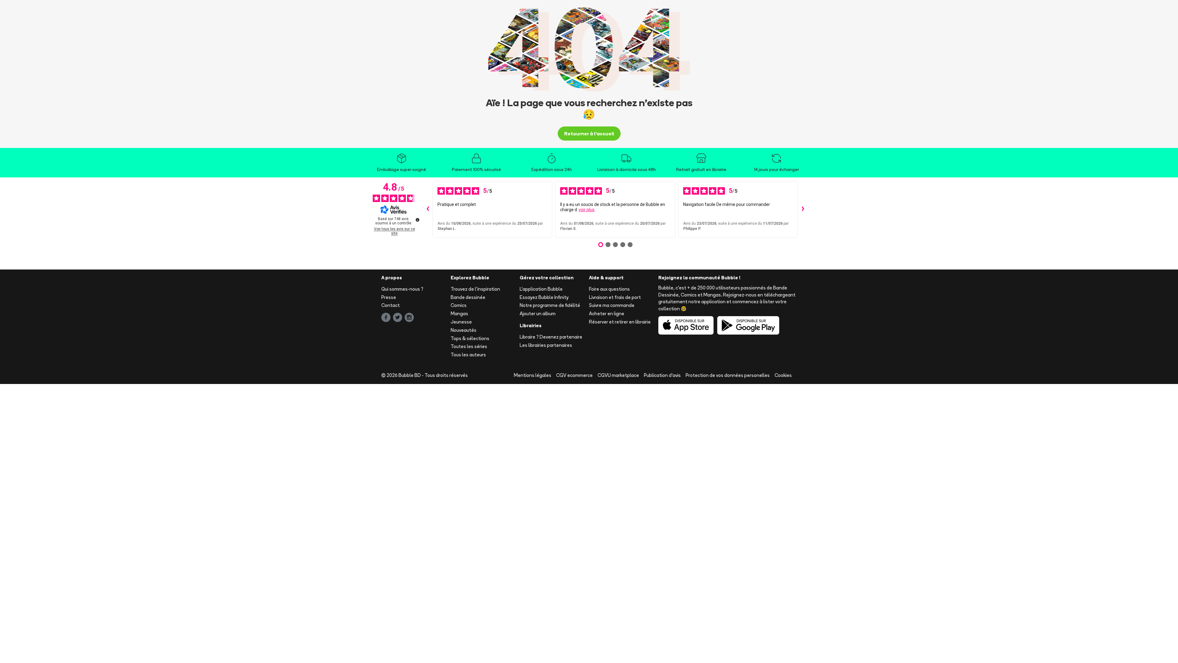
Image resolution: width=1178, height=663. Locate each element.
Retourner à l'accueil (589, 133)
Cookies (783, 375)
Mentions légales (532, 375)
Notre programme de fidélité (550, 305)
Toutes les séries (469, 346)
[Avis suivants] (803, 209)
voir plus (587, 209)
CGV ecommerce (574, 375)
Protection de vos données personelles (728, 375)
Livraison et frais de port (615, 297)
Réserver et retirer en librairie (620, 322)
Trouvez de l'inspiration (475, 289)
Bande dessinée (468, 297)
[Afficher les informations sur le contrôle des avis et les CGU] (417, 219)
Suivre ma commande (611, 305)
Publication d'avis (662, 375)
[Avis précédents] (427, 209)
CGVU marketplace (618, 375)
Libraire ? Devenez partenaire (551, 337)
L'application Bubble (541, 289)
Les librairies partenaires (546, 345)
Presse (388, 297)
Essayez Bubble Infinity (544, 297)
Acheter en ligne (606, 313)
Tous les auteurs (468, 355)
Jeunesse (461, 322)
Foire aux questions (609, 289)
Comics (459, 305)
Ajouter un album (538, 313)
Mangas (459, 313)
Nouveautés (463, 330)
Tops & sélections (470, 338)
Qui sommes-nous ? (402, 289)
